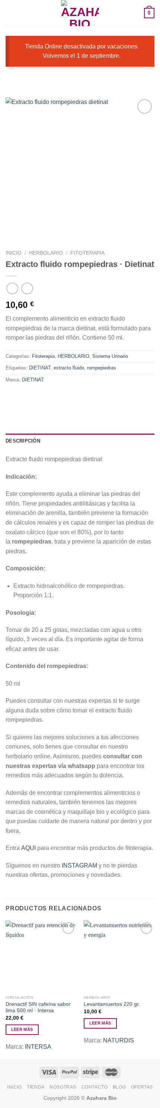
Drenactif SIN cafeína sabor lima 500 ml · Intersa (38, 1007)
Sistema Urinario (110, 356)
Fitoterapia (87, 253)
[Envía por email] (53, 396)
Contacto (94, 1087)
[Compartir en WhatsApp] (12, 396)
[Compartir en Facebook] (26, 396)
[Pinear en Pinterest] (66, 396)
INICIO (14, 1087)
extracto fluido (69, 368)
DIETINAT (40, 368)
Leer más (22, 1029)
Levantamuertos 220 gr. (112, 1004)
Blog (119, 1087)
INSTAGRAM (79, 865)
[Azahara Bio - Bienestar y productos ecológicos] (80, 13)
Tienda (36, 1087)
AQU (27, 848)
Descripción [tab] (23, 441)
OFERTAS (142, 1087)
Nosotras (62, 1087)
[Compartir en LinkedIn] (79, 396)
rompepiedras (101, 368)
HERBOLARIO (46, 253)
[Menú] (10, 13)
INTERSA (38, 1047)
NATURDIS (118, 1040)
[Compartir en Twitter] (39, 396)
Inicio (14, 253)
